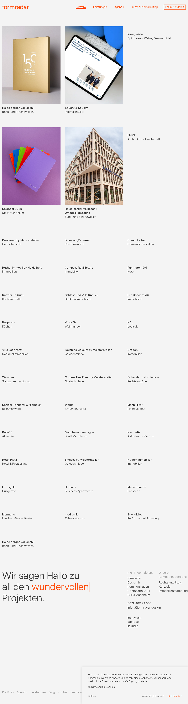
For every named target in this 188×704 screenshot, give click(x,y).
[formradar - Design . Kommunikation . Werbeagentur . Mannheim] (15, 7)
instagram (134, 617)
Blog (52, 692)
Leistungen (38, 692)
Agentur (22, 692)
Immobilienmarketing (173, 591)
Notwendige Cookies (103, 687)
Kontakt (63, 692)
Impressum (79, 692)
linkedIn (132, 626)
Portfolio (8, 692)
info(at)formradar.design (144, 607)
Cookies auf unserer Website (117, 675)
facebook (133, 622)
